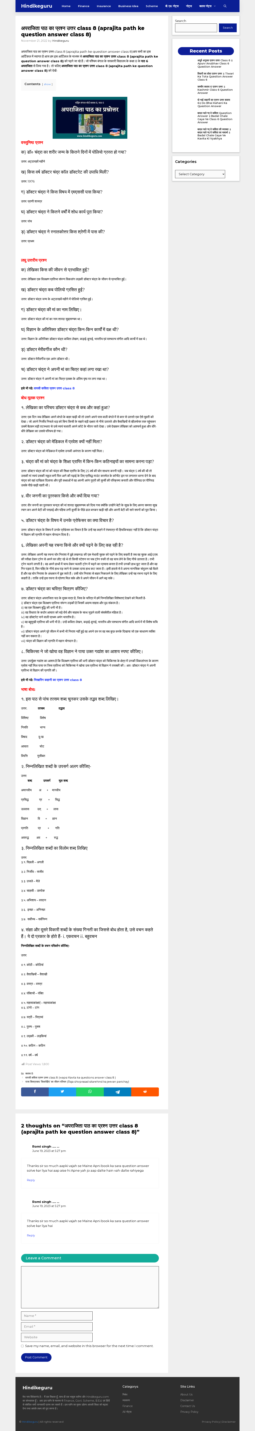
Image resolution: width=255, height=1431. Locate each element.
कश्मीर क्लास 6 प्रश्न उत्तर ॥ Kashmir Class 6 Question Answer (215, 90)
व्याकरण (126, 1400)
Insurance (104, 6)
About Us (186, 1394)
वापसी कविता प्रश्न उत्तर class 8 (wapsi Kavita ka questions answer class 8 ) (70, 1077)
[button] (225, 6)
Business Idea (128, 6)
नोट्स (189, 6)
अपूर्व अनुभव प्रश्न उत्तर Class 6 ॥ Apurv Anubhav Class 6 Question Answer (215, 63)
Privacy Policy (189, 1411)
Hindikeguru (36, 6)
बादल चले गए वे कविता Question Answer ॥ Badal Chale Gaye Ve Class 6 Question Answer (215, 117)
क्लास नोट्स (205, 6)
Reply (31, 1180)
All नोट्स (126, 1411)
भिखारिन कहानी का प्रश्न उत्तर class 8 (58, 680)
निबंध (125, 1394)
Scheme (152, 6)
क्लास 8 (29, 1073)
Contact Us (187, 1406)
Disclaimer (187, 1400)
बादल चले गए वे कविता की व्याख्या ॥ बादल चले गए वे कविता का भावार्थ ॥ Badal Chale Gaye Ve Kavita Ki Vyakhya (214, 134)
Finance (83, 6)
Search (180, 21)
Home (66, 6)
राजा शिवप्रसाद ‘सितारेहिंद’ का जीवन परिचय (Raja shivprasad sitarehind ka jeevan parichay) (77, 1081)
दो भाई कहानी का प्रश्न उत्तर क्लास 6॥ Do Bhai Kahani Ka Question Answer (214, 103)
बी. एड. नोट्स (172, 6)
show (47, 84)
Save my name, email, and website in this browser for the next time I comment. (89, 1346)
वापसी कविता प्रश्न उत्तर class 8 (55, 388)
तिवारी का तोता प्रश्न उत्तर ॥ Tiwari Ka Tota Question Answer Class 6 (216, 77)
